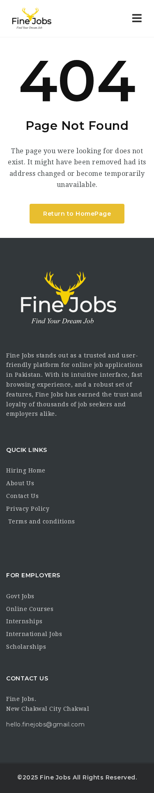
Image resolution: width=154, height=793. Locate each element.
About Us (20, 483)
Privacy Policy (27, 508)
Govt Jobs (20, 596)
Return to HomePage (77, 213)
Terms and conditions (40, 521)
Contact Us (22, 496)
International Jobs (34, 634)
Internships (24, 621)
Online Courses (29, 609)
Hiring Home (26, 470)
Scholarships (26, 646)
